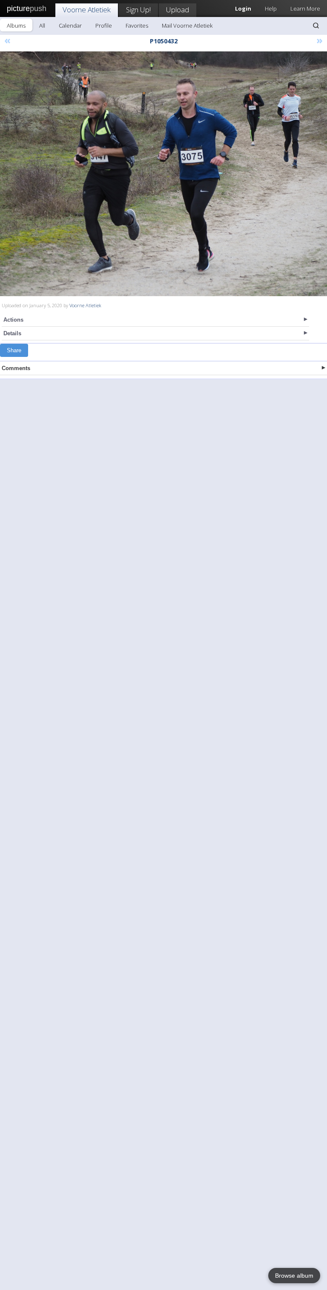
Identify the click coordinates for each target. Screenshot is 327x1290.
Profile (103, 25)
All (42, 25)
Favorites (137, 25)
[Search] (316, 25)
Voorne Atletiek (87, 9)
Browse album (294, 1275)
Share (14, 350)
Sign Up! (138, 9)
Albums (16, 25)
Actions (13, 320)
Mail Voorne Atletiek (187, 25)
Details (12, 333)
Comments (16, 368)
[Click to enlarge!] (163, 173)
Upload (177, 9)
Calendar (70, 25)
